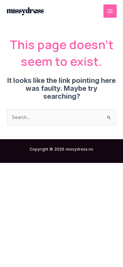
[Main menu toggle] (110, 11)
